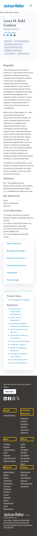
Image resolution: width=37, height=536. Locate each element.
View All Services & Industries (25, 430)
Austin (23, 444)
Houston (24, 452)
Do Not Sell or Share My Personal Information (16, 524)
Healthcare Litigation (18, 344)
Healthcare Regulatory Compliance (18, 349)
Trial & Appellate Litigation (20, 299)
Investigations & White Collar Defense (18, 355)
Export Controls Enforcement (15, 318)
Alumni (6, 494)
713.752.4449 (9, 32)
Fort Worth (24, 450)
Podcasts (6, 455)
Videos (6, 478)
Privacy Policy (7, 523)
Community (7, 480)
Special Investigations (18, 363)
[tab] (8, 41)
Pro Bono (6, 492)
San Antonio (25, 458)
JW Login (11, 527)
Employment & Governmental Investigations (15, 312)
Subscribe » (9, 391)
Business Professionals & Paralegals (26, 483)
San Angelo (25, 455)
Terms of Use (7, 520)
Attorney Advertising (25, 525)
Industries (24, 424)
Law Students (26, 478)
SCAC (5, 527)
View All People (9, 415)
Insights (6, 447)
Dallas (23, 447)
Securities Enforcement (18, 359)
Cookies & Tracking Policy (21, 520)
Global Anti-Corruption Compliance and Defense (19, 324)
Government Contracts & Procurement (19, 336)
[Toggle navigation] (31, 5)
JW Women (7, 489)
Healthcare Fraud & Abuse (19, 341)
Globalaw (7, 497)
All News (6, 444)
